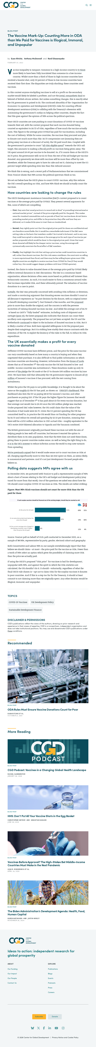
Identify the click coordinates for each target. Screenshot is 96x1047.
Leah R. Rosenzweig (16, 869)
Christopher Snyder (17, 820)
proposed (78, 302)
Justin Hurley (34, 918)
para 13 (20, 316)
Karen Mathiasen (15, 918)
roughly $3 (24, 390)
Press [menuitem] (50, 988)
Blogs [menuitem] (50, 974)
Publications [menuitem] (53, 969)
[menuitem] (87, 5)
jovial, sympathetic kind (70, 96)
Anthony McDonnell (33, 59)
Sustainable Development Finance (25, 610)
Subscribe (39, 1017)
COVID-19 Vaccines (18, 602)
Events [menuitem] (50, 978)
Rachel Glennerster (16, 774)
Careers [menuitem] (51, 992)
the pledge (23, 371)
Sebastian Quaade (39, 820)
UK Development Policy (42, 602)
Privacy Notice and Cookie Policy (65, 1038)
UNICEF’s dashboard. (69, 390)
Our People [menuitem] (12, 978)
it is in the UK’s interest (19, 444)
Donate (55, 1017)
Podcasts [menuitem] (51, 983)
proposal (39, 316)
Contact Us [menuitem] (12, 983)
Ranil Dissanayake (56, 59)
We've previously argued (19, 452)
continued (25, 322)
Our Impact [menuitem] (12, 974)
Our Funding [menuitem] (13, 969)
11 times (81, 70)
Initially (11, 292)
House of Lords (77, 361)
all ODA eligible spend (53, 145)
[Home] (48, 5)
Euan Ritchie (17, 59)
